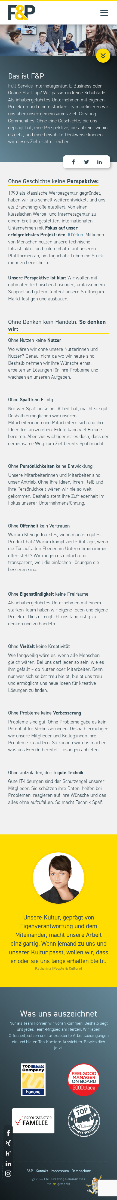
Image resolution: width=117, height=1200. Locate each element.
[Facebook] (8, 1133)
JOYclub (75, 235)
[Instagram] (8, 1174)
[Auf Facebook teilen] (73, 162)
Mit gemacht (58, 1184)
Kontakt (42, 1171)
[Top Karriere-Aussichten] (84, 1120)
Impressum (60, 1171)
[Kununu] (8, 1154)
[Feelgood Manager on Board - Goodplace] (84, 1079)
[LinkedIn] (99, 162)
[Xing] (8, 1144)
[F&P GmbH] (17, 12)
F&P (29, 1171)
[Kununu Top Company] (33, 1079)
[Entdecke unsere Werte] (94, 1184)
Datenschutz (81, 1171)
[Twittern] (86, 162)
